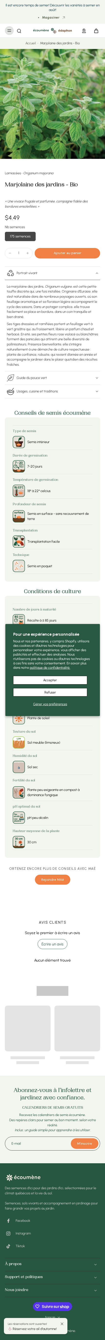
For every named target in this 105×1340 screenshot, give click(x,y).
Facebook (23, 1220)
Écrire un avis (52, 944)
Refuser (50, 692)
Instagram (23, 1233)
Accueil (30, 43)
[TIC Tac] (10, 1246)
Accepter (50, 680)
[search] (19, 30)
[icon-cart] (94, 30)
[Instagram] (10, 1233)
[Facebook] (10, 1220)
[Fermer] (62, 1323)
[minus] (10, 253)
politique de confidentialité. (50, 668)
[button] (67, 253)
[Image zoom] (52, 104)
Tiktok (20, 1246)
